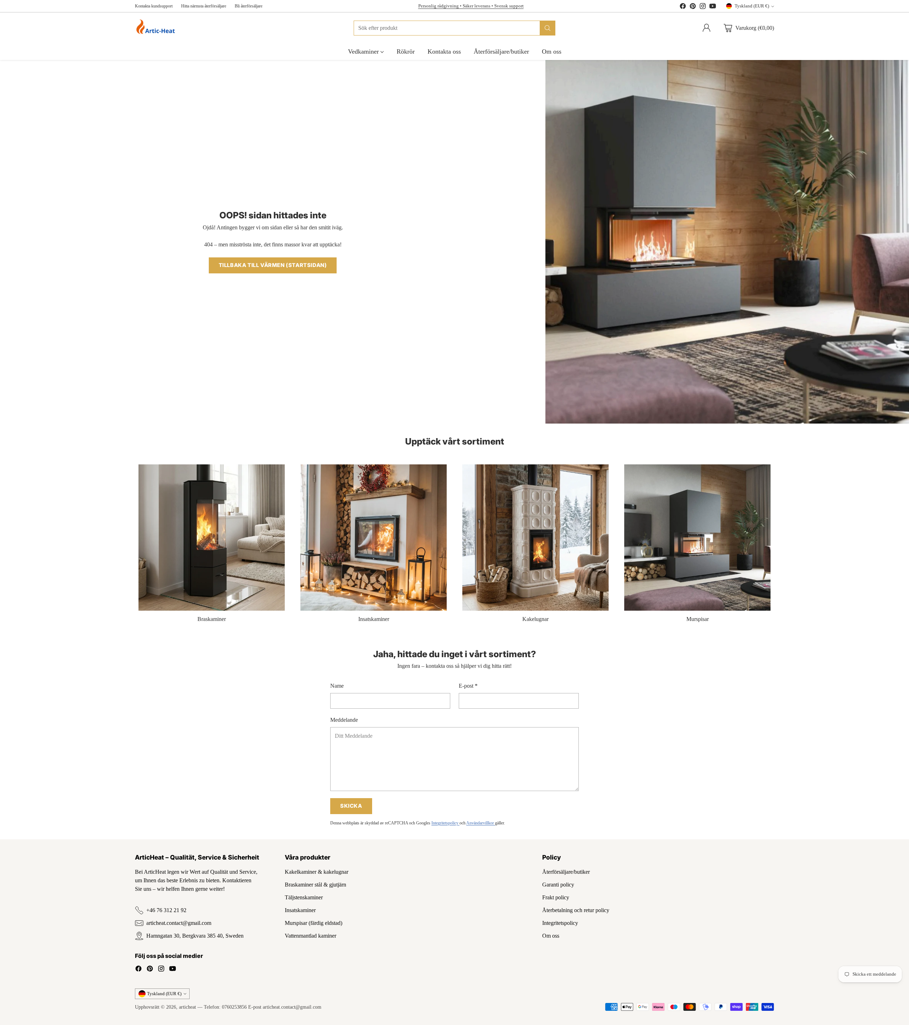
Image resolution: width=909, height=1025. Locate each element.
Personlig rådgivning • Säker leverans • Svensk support (471, 6)
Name (337, 686)
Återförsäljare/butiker (566, 872)
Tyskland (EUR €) (752, 6)
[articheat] (157, 28)
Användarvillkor (480, 822)
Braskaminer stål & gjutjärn (315, 885)
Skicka (351, 806)
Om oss (550, 936)
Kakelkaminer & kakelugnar (316, 872)
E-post (468, 686)
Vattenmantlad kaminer (310, 936)
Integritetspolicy (445, 822)
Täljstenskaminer (304, 897)
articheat (187, 1007)
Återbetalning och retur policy (575, 910)
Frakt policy (555, 897)
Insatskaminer (300, 910)
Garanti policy (558, 885)
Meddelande (344, 720)
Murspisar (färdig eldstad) (313, 923)
